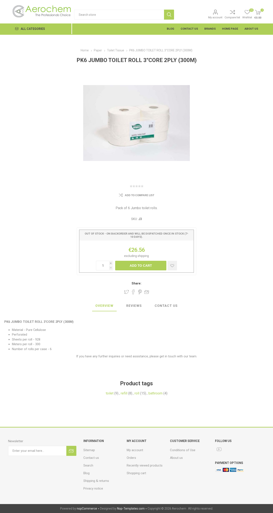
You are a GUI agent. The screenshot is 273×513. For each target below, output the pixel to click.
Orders (131, 458)
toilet (109, 393)
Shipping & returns (96, 481)
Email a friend (146, 292)
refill (124, 393)
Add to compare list (139, 195)
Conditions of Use (182, 450)
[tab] (104, 306)
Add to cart (141, 265)
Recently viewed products (145, 465)
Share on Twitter (126, 292)
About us (176, 458)
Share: (136, 283)
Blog (86, 473)
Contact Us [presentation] (166, 306)
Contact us (91, 458)
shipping (143, 256)
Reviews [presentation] (134, 306)
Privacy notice (93, 488)
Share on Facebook (133, 292)
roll (137, 393)
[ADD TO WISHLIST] (172, 265)
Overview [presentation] (104, 306)
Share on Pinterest (140, 292)
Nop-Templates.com (131, 508)
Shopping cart (136, 473)
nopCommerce (87, 508)
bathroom (155, 393)
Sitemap (89, 450)
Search (169, 15)
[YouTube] (219, 449)
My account (215, 17)
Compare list (232, 17)
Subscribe (71, 451)
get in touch (167, 356)
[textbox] (119, 15)
